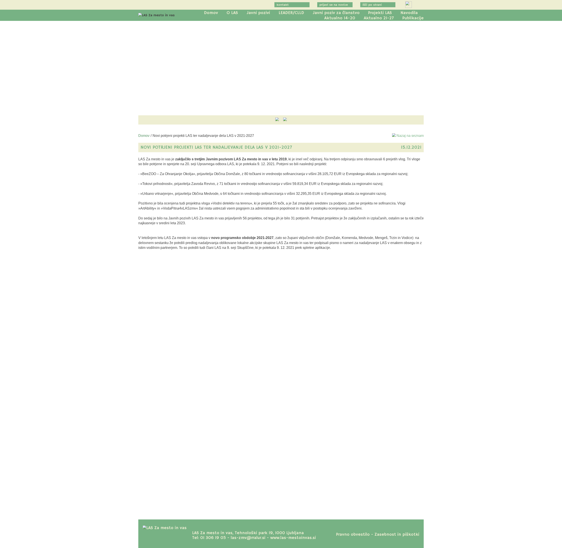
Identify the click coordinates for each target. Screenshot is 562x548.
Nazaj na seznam (410, 135)
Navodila (409, 13)
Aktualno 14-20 (339, 18)
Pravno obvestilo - (354, 534)
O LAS (232, 13)
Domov (211, 13)
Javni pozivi (258, 13)
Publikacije (413, 18)
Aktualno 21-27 (379, 18)
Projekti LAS (380, 13)
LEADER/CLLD (291, 13)
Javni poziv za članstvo (336, 13)
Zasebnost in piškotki (397, 534)
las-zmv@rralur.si (248, 538)
